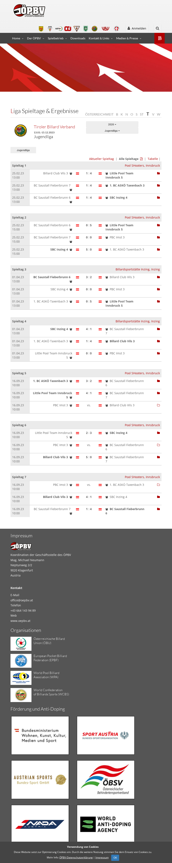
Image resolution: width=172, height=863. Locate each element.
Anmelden (138, 28)
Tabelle (153, 159)
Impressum (102, 857)
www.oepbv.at (20, 621)
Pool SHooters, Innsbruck (142, 165)
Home (16, 38)
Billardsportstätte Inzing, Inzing (138, 269)
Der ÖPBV (34, 38)
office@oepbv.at (21, 600)
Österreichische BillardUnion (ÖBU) (49, 641)
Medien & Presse (127, 38)
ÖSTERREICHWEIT (99, 114)
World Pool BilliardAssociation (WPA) (46, 675)
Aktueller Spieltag (101, 159)
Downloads (77, 38)
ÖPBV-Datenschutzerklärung (76, 857)
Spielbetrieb (56, 38)
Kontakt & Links (99, 38)
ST (142, 114)
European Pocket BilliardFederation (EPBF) (50, 658)
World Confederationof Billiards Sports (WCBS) (51, 692)
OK (115, 857)
